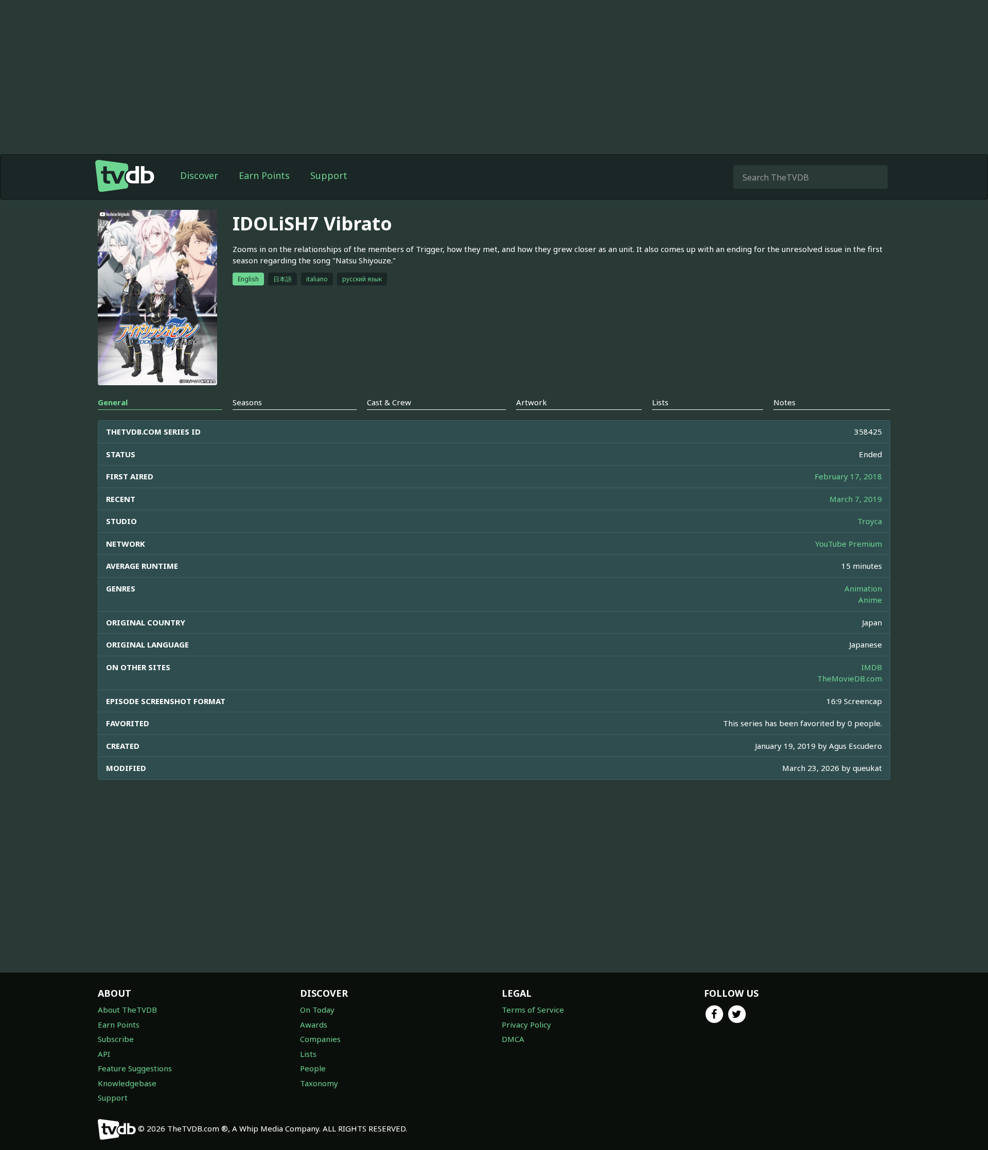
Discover (199, 175)
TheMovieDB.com (849, 678)
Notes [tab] (784, 402)
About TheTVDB (127, 1009)
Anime (870, 600)
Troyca (869, 521)
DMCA (513, 1039)
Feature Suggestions (135, 1068)
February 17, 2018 (848, 476)
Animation (863, 588)
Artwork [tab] (531, 402)
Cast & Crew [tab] (389, 402)
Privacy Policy (526, 1024)
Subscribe (116, 1039)
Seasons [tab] (247, 402)
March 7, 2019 (856, 499)
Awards (313, 1024)
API (104, 1054)
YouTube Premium (848, 543)
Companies (320, 1039)
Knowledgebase (127, 1083)
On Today (317, 1009)
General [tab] (113, 402)
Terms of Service (533, 1009)
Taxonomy (319, 1083)
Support (328, 175)
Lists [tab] (660, 402)
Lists (308, 1054)
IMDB (871, 667)
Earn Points (264, 175)
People (313, 1068)
